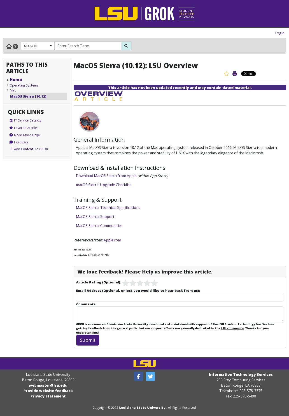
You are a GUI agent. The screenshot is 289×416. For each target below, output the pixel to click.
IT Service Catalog (27, 120)
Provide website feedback (48, 390)
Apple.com (112, 240)
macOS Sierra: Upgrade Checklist (103, 184)
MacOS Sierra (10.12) (28, 96)
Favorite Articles (25, 127)
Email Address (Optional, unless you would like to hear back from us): (138, 290)
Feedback (20, 142)
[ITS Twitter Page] (150, 376)
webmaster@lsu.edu (48, 385)
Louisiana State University (142, 407)
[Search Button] (126, 46)
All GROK (30, 46)
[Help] (15, 46)
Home (16, 79)
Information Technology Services (241, 374)
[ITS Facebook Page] (138, 376)
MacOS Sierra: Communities (99, 225)
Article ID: (79, 249)
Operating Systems (24, 85)
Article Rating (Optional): (98, 282)
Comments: (86, 304)
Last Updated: (82, 255)
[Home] (9, 46)
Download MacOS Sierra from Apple (106, 175)
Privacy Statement (48, 396)
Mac (13, 90)
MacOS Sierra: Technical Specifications (108, 207)
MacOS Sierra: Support (95, 216)
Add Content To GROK (30, 149)
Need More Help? (27, 135)
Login (279, 32)
